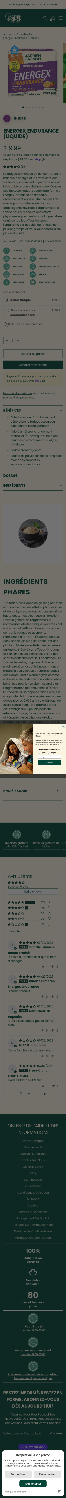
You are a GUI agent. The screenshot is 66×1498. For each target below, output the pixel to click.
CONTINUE (49, 762)
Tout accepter (33, 1483)
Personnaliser (47, 1474)
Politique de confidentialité (17, 1491)
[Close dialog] (63, 726)
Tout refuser (18, 1474)
